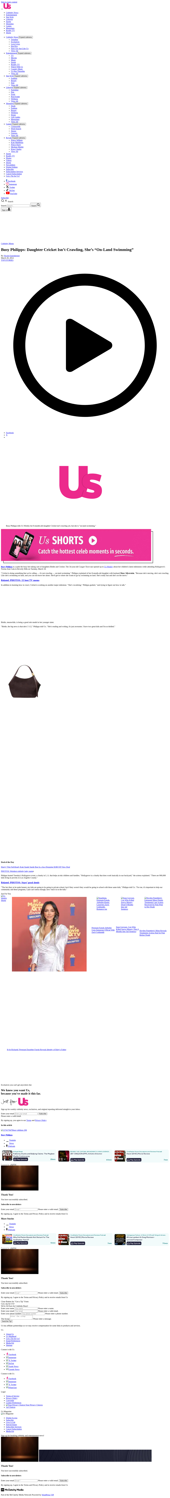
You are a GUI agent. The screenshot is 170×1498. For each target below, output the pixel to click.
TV (12, 56)
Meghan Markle (17, 147)
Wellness (14, 99)
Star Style (10, 17)
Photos (8, 158)
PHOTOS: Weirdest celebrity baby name (17, 871)
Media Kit (10, 1343)
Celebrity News (12, 13)
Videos (8, 160)
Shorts (8, 33)
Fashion (14, 78)
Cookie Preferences (13, 1403)
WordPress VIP (48, 1495)
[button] (85, 203)
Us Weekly (108, 567)
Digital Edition (12, 167)
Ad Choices (10, 1407)
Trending (14, 40)
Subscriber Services (13, 1427)
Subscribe (10, 169)
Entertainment (11, 15)
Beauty (14, 81)
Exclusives (15, 42)
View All (14, 51)
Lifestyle (9, 19)
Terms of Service (12, 1396)
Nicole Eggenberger (12, 256)
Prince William (17, 140)
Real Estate (15, 97)
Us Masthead (11, 1336)
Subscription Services (14, 172)
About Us (10, 1334)
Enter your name (7, 1308)
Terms (28, 1120)
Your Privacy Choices (34, 1405)
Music (13, 60)
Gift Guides (15, 117)
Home (13, 115)
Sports (8, 22)
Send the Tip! (7, 1321)
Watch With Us (17, 67)
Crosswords (15, 126)
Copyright (10, 1400)
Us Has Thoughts (18, 71)
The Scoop (5, 1319)
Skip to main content (9, 2)
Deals (13, 106)
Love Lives (15, 44)
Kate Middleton (17, 142)
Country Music (17, 69)
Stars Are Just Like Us (19, 48)
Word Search (16, 129)
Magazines (10, 28)
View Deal (65, 867)
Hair (12, 83)
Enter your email (7, 1311)
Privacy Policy (41, 1120)
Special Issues (11, 1425)
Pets (12, 92)
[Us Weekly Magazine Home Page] (7, 8)
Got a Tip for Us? (13, 176)
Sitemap (9, 1345)
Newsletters (10, 165)
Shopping (10, 24)
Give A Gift (10, 1422)
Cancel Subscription (14, 174)
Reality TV (10, 30)
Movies (14, 58)
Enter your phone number (11, 1314)
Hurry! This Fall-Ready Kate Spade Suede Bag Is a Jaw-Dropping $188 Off (31, 867)
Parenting (14, 90)
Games (8, 26)
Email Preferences (13, 1341)
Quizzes (14, 133)
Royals (8, 138)
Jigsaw (13, 131)
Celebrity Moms (7, 243)
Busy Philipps (7, 567)
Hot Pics (14, 46)
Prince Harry (16, 145)
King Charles (16, 149)
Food (13, 94)
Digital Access (11, 1418)
